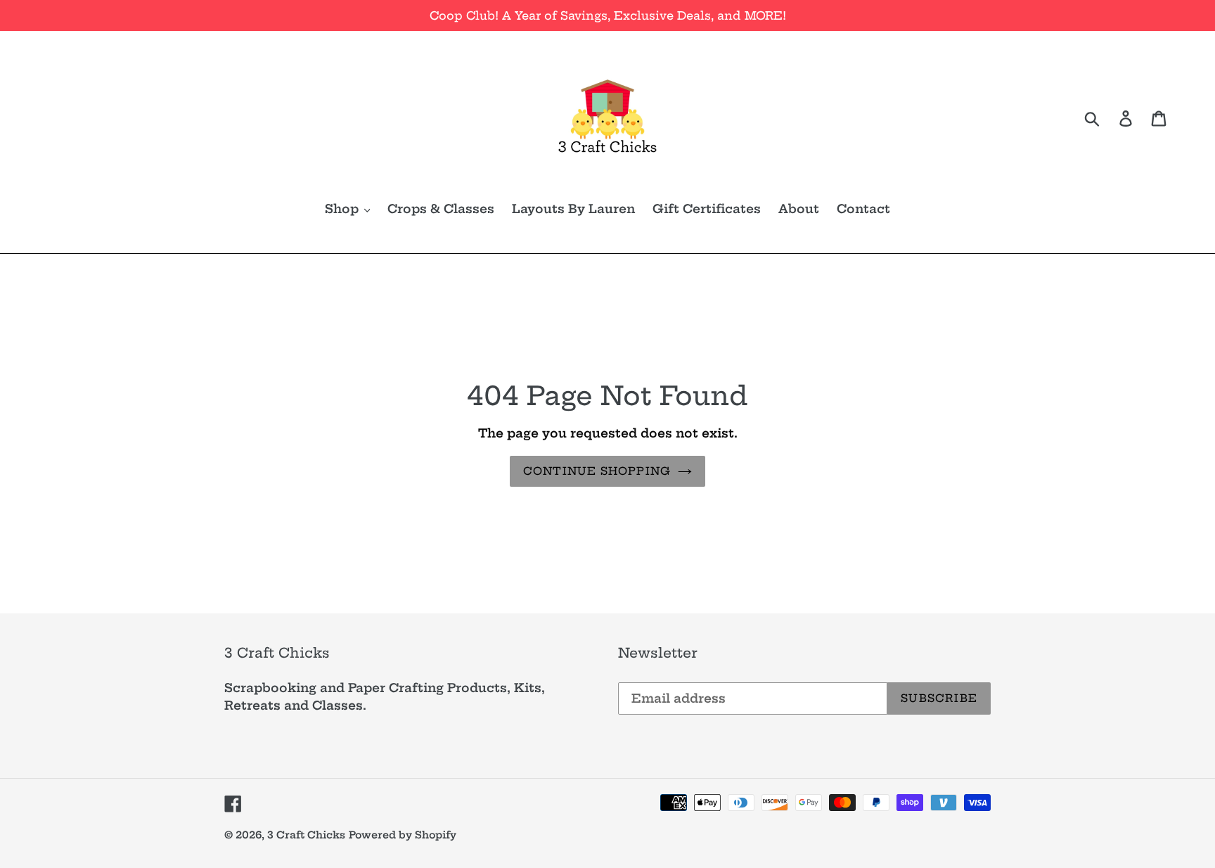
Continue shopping (597, 471)
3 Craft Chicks (306, 835)
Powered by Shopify (402, 835)
